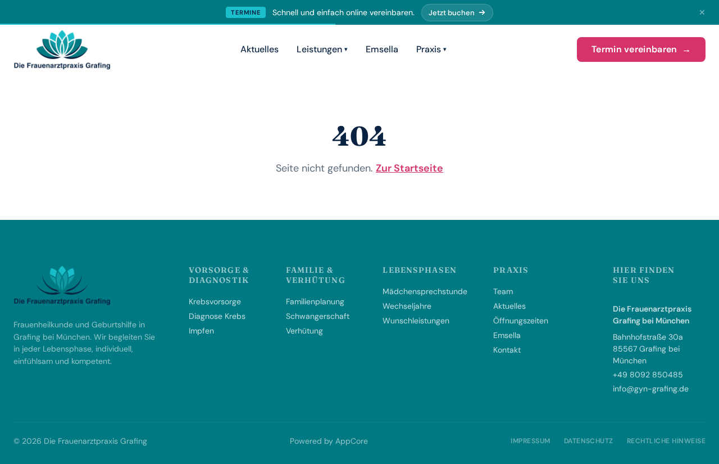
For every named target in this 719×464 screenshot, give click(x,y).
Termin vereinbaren (641, 49)
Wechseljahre (407, 306)
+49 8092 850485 (648, 375)
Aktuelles (259, 49)
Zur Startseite (409, 168)
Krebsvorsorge (215, 301)
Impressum (530, 440)
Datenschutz (588, 440)
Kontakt (507, 350)
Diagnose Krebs (217, 316)
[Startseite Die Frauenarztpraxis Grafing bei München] (62, 49)
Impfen (201, 331)
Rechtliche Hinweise (666, 440)
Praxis (428, 49)
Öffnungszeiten (520, 321)
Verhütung (304, 331)
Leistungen (319, 49)
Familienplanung (315, 301)
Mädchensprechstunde (425, 291)
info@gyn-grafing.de (651, 389)
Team (503, 291)
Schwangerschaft (317, 316)
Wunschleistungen (416, 321)
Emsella (382, 49)
